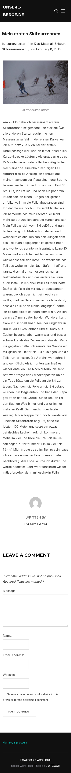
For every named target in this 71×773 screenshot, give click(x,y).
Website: (9, 675)
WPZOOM (54, 765)
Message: (9, 591)
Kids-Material (43, 44)
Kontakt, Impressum (15, 742)
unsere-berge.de (13, 11)
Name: (7, 635)
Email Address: (13, 655)
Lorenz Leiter (16, 44)
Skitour (60, 44)
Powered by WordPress (35, 759)
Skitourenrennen (14, 49)
